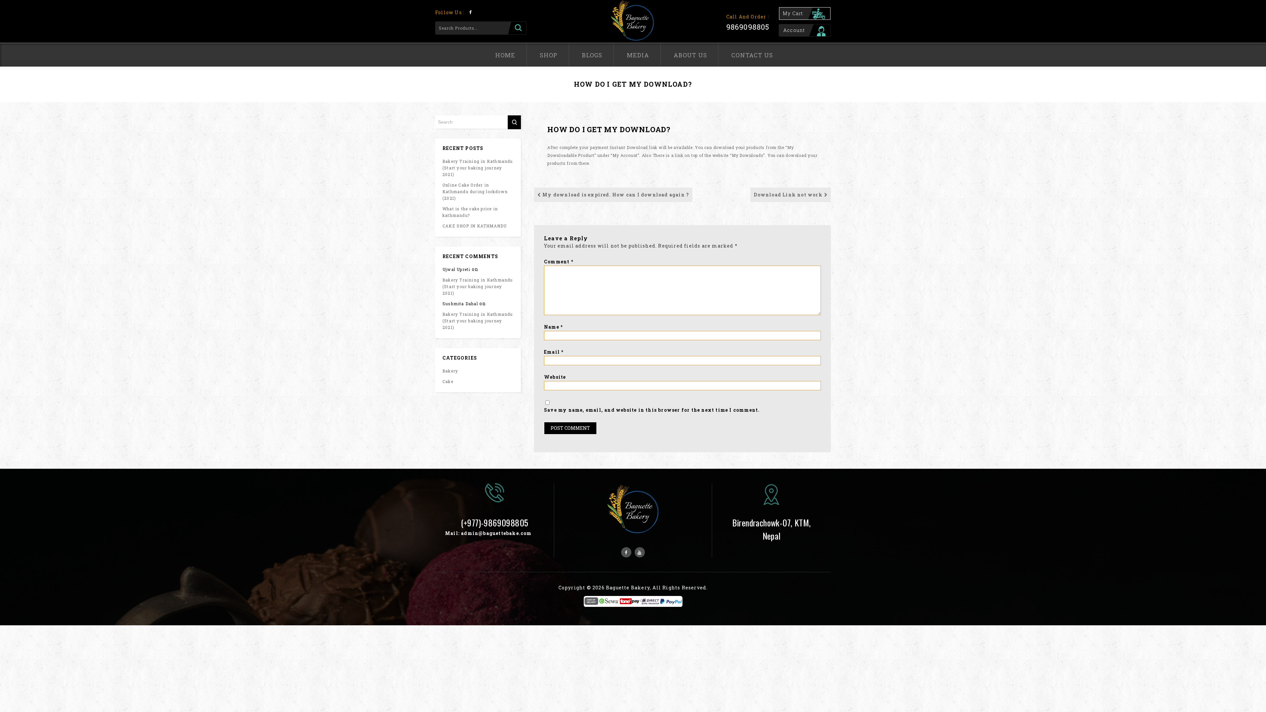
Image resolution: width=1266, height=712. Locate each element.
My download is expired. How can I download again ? (615, 195)
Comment (558, 261)
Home (505, 55)
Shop (549, 55)
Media (638, 55)
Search (517, 28)
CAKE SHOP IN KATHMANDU (474, 225)
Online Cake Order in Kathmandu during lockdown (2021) (475, 191)
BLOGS (592, 55)
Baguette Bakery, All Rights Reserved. (657, 587)
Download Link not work (788, 195)
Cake (447, 381)
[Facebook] (470, 12)
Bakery (450, 370)
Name (553, 327)
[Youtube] (640, 552)
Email (553, 352)
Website (555, 377)
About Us (691, 55)
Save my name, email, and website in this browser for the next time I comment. (652, 410)
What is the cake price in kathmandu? (470, 212)
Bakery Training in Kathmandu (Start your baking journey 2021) (477, 168)
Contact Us (752, 55)
